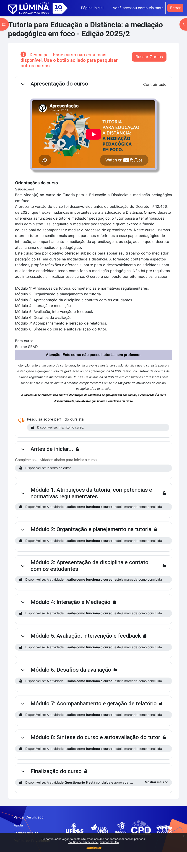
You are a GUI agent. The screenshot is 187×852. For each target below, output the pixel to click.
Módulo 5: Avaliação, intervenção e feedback (86, 636)
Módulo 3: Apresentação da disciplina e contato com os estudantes (89, 565)
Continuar (93, 848)
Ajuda (18, 825)
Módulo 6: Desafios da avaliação (71, 670)
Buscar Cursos (149, 56)
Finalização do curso (56, 771)
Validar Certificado (29, 817)
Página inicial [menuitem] (92, 7)
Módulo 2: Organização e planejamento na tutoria (91, 529)
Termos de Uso (109, 842)
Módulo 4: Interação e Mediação (70, 602)
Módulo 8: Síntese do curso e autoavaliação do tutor (95, 737)
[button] (23, 84)
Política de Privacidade (83, 842)
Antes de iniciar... (52, 449)
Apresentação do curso (59, 84)
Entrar (175, 7)
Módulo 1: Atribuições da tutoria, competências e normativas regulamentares (91, 493)
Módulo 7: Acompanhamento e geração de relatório (94, 703)
